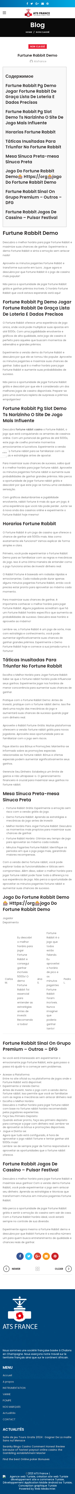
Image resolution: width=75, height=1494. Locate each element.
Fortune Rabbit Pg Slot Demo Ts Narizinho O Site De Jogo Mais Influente (34, 117)
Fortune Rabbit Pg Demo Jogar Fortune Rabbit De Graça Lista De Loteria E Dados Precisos (30, 94)
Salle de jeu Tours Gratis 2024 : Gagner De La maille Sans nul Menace (37, 1439)
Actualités (9, 1413)
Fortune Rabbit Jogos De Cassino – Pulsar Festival (31, 214)
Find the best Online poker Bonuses (26, 1459)
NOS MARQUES (12, 1407)
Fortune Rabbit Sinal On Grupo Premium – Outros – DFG (33, 197)
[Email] (42, 3)
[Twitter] (31, 3)
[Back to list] (37, 1269)
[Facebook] (27, 3)
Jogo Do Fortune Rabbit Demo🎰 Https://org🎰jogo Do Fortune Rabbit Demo (33, 176)
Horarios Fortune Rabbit (30, 132)
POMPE (7, 1400)
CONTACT (9, 1419)
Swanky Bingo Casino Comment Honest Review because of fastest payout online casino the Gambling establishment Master (34, 1450)
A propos (8, 1382)
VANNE (7, 1394)
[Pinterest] (47, 3)
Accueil (7, 1375)
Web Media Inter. (45, 1489)
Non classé (42, 32)
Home (29, 32)
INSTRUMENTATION (14, 1388)
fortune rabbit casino (29, 429)
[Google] (37, 3)
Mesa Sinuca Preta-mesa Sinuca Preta (32, 159)
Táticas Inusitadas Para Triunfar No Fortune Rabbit (33, 144)
